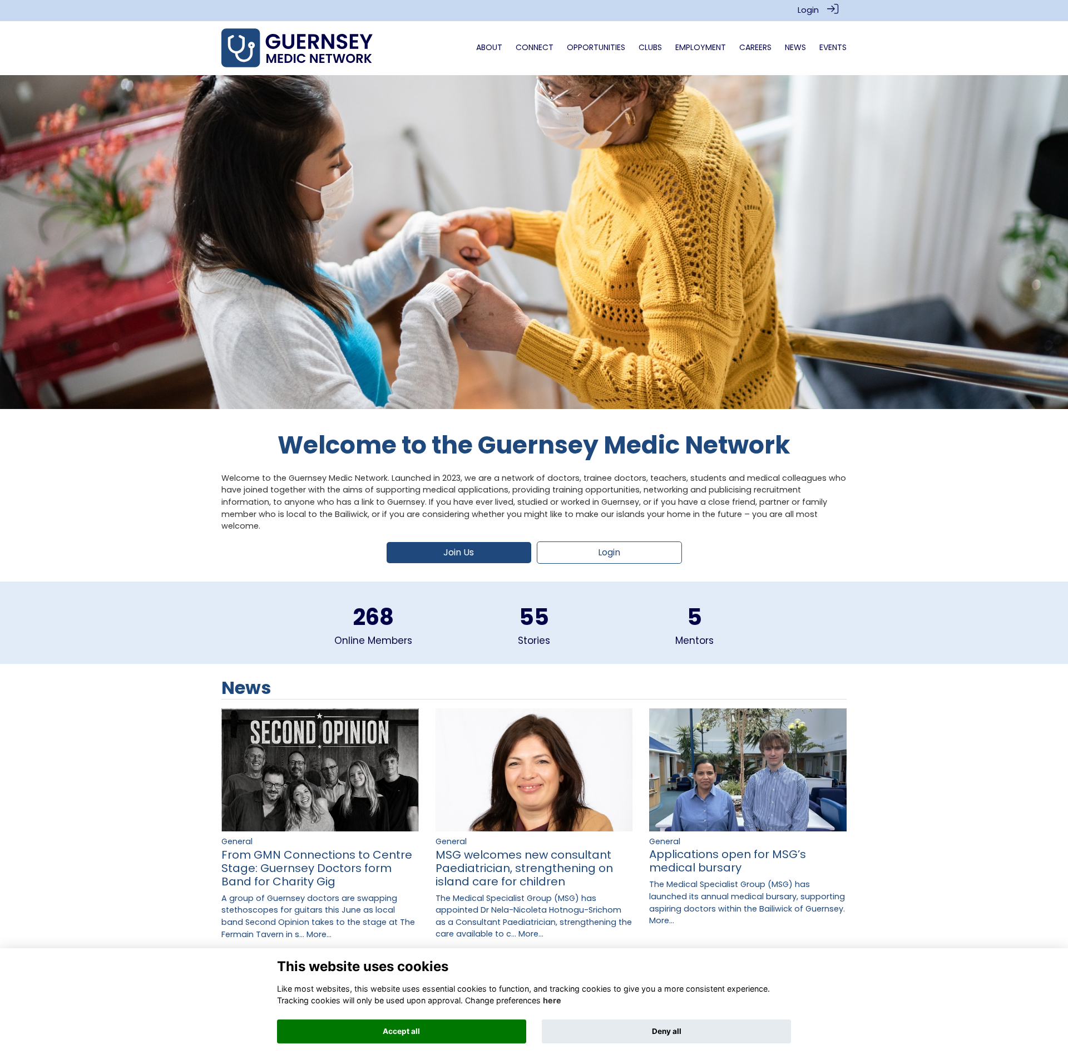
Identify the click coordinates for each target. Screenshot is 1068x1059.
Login (808, 10)
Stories (534, 640)
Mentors (694, 640)
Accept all (401, 1031)
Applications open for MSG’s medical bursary (727, 860)
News (246, 687)
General (237, 841)
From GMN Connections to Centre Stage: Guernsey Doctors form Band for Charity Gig (316, 868)
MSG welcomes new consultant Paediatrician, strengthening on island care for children (524, 868)
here (552, 1000)
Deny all (666, 1031)
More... (319, 934)
